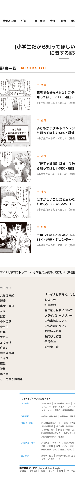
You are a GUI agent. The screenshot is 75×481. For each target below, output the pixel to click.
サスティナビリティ (48, 471)
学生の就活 (46, 403)
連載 (3, 363)
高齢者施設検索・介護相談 (52, 436)
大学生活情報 (47, 426)
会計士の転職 (47, 446)
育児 (52, 21)
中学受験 (5, 321)
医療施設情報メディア (50, 433)
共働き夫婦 (9, 21)
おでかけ (5, 342)
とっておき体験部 (11, 379)
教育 (63, 21)
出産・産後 (38, 21)
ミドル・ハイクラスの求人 (52, 406)
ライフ (4, 358)
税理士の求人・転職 (65, 446)
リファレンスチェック (51, 459)
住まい (4, 348)
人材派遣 (45, 442)
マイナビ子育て (48, 429)
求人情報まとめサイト (51, 422)
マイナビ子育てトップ (13, 272)
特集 (3, 368)
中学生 (4, 327)
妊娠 (23, 21)
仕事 (3, 332)
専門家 (4, 374)
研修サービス (47, 455)
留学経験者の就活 (62, 403)
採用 (61, 471)
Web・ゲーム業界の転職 (63, 442)
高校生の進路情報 (49, 416)
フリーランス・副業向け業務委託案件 (57, 410)
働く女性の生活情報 (65, 426)
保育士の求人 (66, 449)
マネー (4, 337)
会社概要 (23, 471)
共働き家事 (7, 353)
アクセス (33, 471)
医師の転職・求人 (49, 449)
